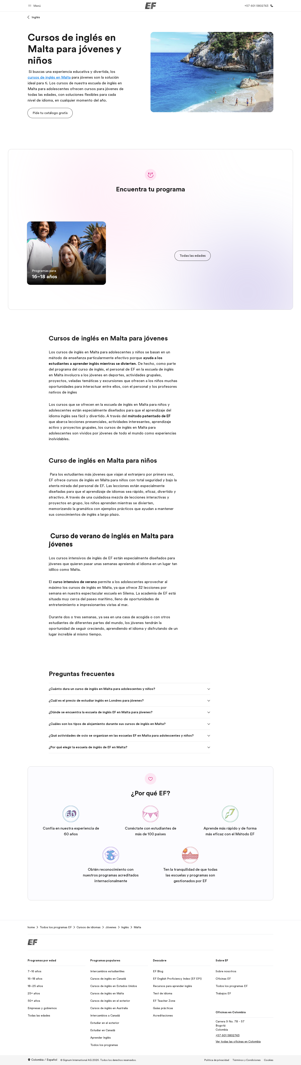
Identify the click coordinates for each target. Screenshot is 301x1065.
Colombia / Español (44, 1059)
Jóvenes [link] (110, 927)
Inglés (36, 17)
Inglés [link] (125, 927)
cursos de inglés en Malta (49, 77)
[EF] (150, 5)
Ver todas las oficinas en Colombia (238, 1041)
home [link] (31, 927)
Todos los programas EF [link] (56, 927)
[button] (35, 5)
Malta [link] (137, 927)
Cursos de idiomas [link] (89, 927)
